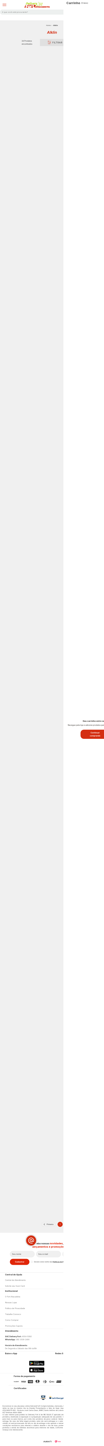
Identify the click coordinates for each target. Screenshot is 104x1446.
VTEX (58, 1441)
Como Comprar (12, 1320)
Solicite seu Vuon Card (15, 1286)
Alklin (55, 25)
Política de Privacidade (15, 1308)
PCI (43, 1397)
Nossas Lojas (11, 1302)
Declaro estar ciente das (53, 1262)
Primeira (50, 1224)
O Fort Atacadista (12, 1296)
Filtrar (57, 42)
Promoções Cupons (14, 1326)
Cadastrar (19, 1262)
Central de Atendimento (15, 1280)
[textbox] (52, 12)
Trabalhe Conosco (13, 1314)
